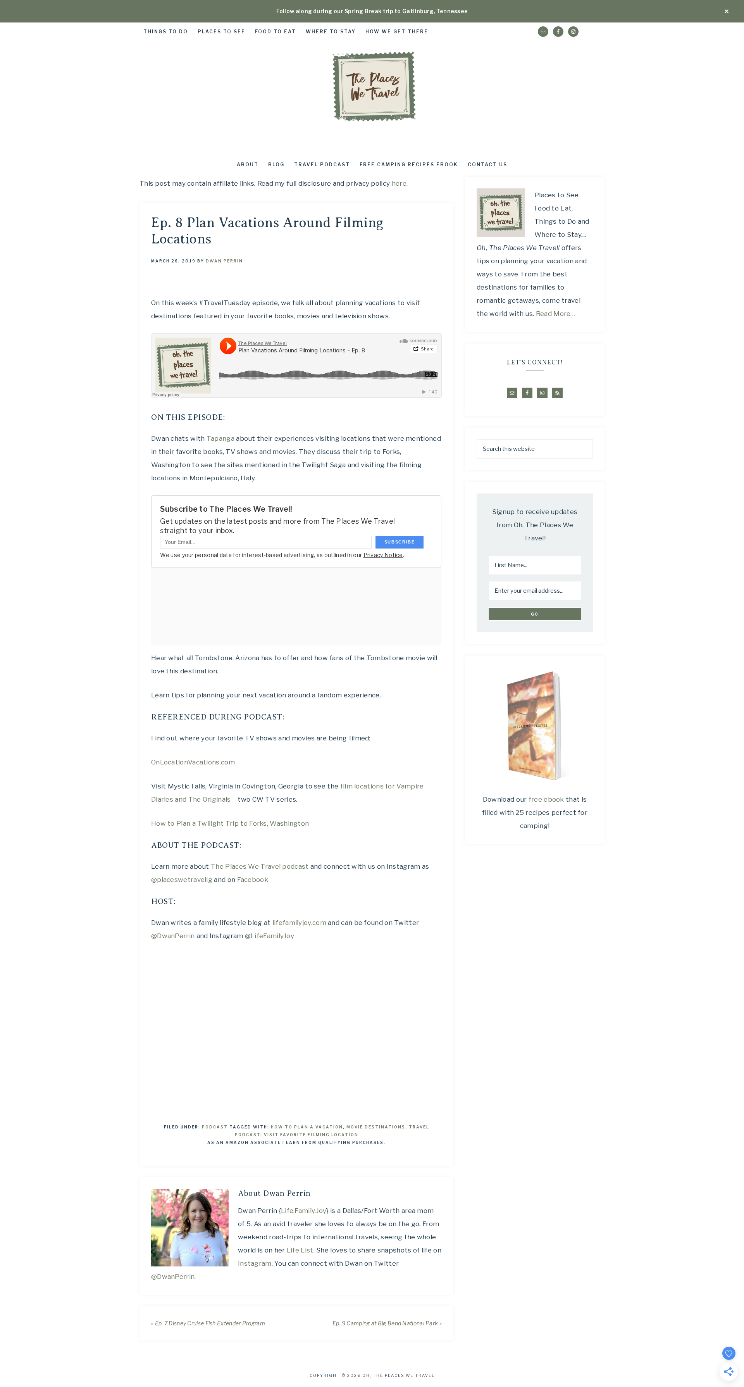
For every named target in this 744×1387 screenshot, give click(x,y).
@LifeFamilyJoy (269, 936)
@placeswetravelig (181, 879)
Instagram (255, 1263)
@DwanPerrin (173, 936)
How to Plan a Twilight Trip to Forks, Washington (230, 823)
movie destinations (375, 1127)
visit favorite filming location (311, 1134)
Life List (300, 1250)
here (399, 183)
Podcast (215, 1127)
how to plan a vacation (307, 1127)
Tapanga (220, 438)
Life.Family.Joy (304, 1210)
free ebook (546, 799)
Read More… (556, 313)
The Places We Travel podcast (259, 866)
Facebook (252, 879)
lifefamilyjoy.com (299, 922)
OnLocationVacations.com (193, 762)
